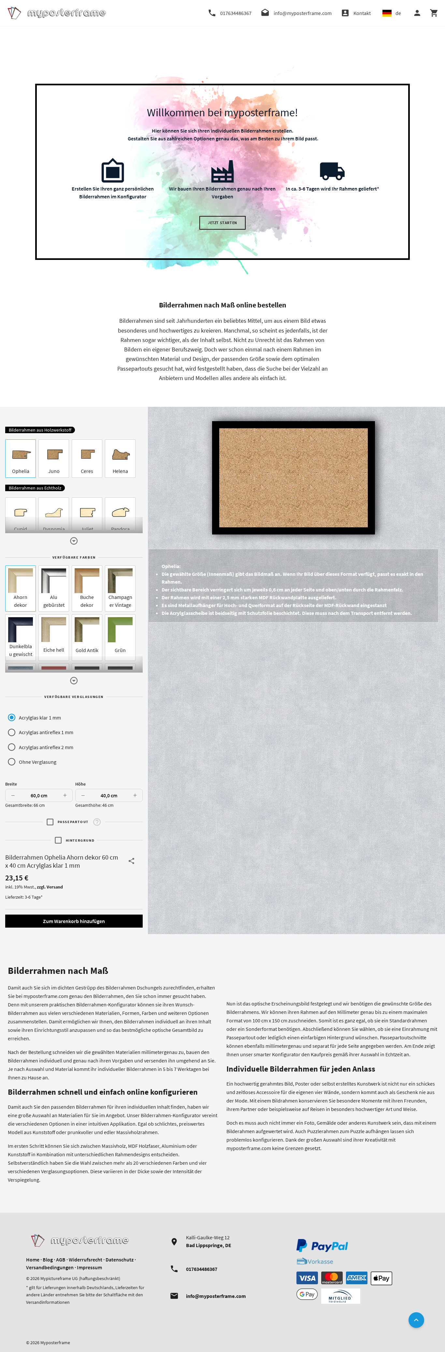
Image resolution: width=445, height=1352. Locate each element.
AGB (60, 1259)
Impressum (89, 1267)
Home (32, 1259)
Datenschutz (120, 1259)
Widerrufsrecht (85, 1259)
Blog (48, 1259)
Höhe (80, 784)
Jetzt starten (222, 222)
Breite (11, 784)
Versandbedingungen (50, 1267)
